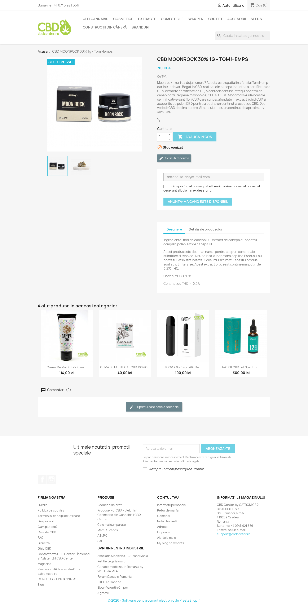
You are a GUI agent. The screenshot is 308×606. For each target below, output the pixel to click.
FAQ (40, 538)
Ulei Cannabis (95, 19)
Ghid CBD (44, 548)
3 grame (103, 593)
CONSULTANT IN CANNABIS (57, 579)
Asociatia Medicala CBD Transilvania (122, 556)
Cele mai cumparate (111, 525)
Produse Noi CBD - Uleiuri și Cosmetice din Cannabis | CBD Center (119, 514)
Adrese (162, 527)
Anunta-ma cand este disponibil (198, 201)
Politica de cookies (51, 510)
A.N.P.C (102, 535)
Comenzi (163, 516)
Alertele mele (166, 538)
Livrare (42, 505)
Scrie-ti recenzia (177, 158)
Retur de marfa (168, 510)
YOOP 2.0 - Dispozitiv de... (183, 367)
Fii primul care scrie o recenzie (157, 407)
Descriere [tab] (174, 229)
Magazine (45, 564)
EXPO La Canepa (109, 582)
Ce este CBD (47, 532)
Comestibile (172, 19)
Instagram (51, 479)
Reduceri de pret (109, 505)
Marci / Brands (107, 530)
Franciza (44, 543)
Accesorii (236, 19)
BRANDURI (140, 27)
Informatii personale (171, 505)
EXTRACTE (147, 19)
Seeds (256, 19)
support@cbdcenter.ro (233, 534)
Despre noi (45, 521)
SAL (100, 541)
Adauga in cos (195, 136)
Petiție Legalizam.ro (111, 561)
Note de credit (167, 521)
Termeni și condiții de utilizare (59, 516)
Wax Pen (195, 19)
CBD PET (215, 19)
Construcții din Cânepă (105, 27)
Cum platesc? (47, 527)
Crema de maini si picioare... (67, 367)
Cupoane (164, 532)
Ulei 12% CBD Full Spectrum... (241, 367)
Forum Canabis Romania (114, 577)
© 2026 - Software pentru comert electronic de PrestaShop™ (154, 600)
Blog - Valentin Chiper (112, 587)
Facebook (42, 479)
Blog (41, 585)
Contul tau (168, 497)
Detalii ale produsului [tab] (205, 229)
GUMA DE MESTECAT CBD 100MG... (125, 367)
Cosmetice (123, 19)
